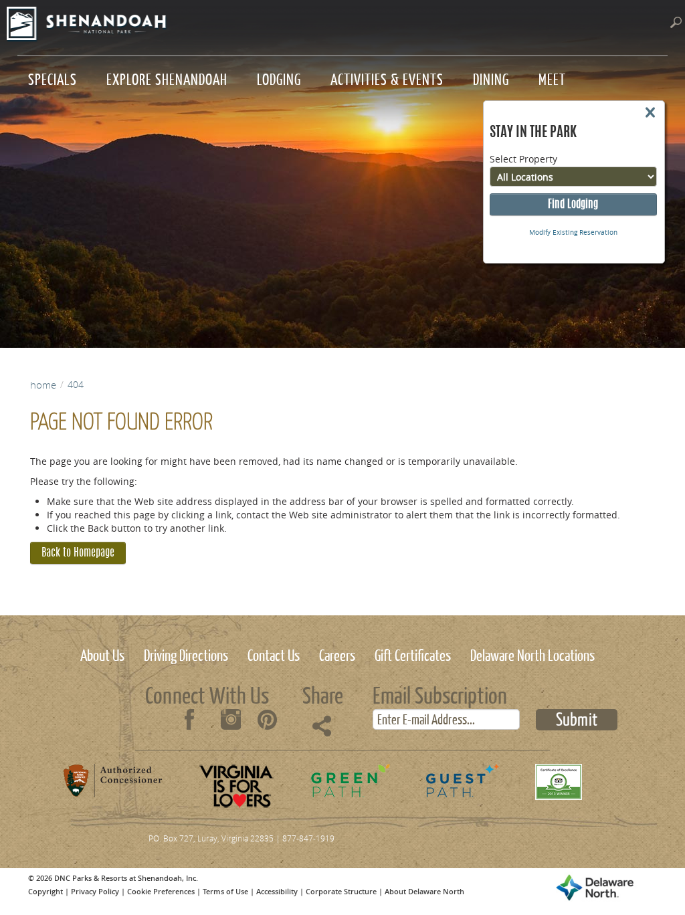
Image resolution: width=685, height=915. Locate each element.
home (43, 384)
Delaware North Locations (532, 653)
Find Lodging (573, 204)
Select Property (523, 158)
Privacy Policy (95, 891)
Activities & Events (387, 78)
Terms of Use (225, 891)
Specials (52, 78)
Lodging (279, 78)
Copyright (45, 891)
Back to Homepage (77, 553)
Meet (552, 78)
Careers (337, 653)
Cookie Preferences (161, 891)
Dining (491, 78)
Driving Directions (186, 653)
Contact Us (274, 653)
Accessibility (277, 891)
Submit (576, 719)
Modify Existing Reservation (573, 232)
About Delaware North (424, 891)
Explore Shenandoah (166, 78)
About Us (102, 653)
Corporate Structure (341, 891)
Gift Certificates (413, 653)
